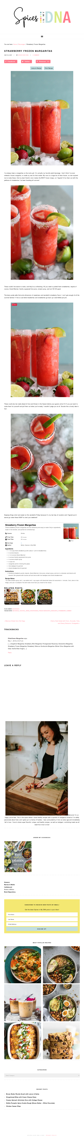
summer (69, 610)
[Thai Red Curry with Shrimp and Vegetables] (22, 983)
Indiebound (8, 887)
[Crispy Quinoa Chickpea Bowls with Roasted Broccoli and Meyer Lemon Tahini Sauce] (61, 983)
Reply (10, 652)
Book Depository (10, 892)
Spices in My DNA (42, 17)
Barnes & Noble (9, 885)
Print (71, 540)
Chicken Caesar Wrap (13, 1106)
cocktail (22, 610)
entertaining (34, 610)
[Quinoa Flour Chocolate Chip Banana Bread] (61, 1059)
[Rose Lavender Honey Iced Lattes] (22, 1021)
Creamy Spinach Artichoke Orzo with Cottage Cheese (24, 1100)
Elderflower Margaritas (15, 638)
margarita (54, 610)
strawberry (62, 610)
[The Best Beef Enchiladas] (22, 1059)
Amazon (7, 882)
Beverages (15, 608)
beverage (16, 610)
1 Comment (36, 55)
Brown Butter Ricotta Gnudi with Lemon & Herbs (22, 1094)
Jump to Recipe (36, 68)
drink (27, 610)
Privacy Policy (51, 1135)
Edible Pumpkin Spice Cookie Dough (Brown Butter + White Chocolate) (30, 1103)
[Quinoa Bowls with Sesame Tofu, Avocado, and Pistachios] (61, 1021)
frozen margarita (44, 610)
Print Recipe (49, 68)
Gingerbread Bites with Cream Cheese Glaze (21, 1097)
